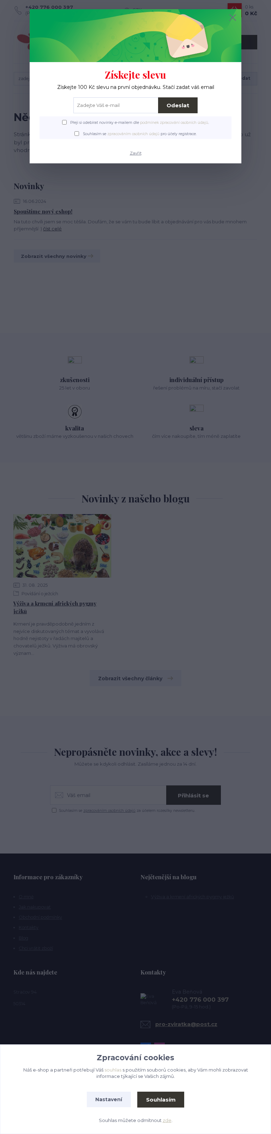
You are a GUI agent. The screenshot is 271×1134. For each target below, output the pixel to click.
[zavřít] (232, 18)
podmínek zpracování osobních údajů (174, 122)
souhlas (112, 1070)
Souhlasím (161, 1099)
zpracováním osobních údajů (133, 134)
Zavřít (135, 153)
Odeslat (178, 105)
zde (167, 1120)
